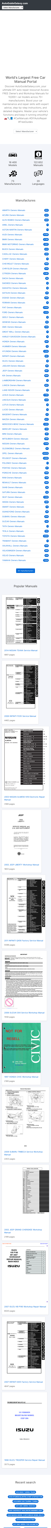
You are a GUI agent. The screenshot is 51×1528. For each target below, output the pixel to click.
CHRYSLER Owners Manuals (25, 268)
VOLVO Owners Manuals (25, 555)
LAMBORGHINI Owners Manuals (25, 380)
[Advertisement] (25, 38)
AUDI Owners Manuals (25, 234)
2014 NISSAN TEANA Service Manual (20, 650)
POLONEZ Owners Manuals (25, 463)
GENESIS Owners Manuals (25, 322)
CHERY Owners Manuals (25, 259)
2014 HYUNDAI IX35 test (25, 1520)
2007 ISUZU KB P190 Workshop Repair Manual (25, 1306)
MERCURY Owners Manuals (25, 429)
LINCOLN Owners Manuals (25, 400)
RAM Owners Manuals (25, 477)
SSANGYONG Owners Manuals (25, 511)
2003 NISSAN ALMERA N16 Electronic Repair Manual (24, 798)
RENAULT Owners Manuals (25, 482)
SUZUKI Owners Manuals (25, 521)
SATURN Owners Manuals (25, 492)
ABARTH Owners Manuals (25, 210)
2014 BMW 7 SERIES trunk (25, 1492)
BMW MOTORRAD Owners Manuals (25, 244)
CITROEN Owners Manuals (25, 273)
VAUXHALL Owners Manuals (25, 546)
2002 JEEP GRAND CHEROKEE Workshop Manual (23, 1231)
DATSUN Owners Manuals (25, 293)
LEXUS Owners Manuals (25, 395)
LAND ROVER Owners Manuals (25, 390)
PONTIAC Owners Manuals (25, 468)
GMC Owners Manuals (25, 327)
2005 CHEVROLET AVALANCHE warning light (25, 1510)
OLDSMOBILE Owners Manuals (25, 448)
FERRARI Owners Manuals (25, 302)
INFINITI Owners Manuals (25, 356)
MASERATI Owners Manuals (25, 414)
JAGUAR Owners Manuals (25, 366)
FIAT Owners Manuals (25, 307)
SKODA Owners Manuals (25, 502)
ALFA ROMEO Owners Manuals (25, 220)
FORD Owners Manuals (25, 312)
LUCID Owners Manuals (25, 409)
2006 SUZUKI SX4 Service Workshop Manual (24, 1012)
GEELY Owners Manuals (25, 317)
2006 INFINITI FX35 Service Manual (20, 716)
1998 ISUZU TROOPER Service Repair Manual (24, 1460)
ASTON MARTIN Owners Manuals (25, 230)
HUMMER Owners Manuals (25, 346)
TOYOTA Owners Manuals (25, 536)
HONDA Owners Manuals (25, 341)
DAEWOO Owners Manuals (25, 283)
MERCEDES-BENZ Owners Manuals (25, 424)
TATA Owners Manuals (25, 526)
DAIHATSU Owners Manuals (25, 288)
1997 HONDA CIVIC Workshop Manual (21, 1077)
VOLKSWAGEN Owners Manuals (25, 550)
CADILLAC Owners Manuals (25, 254)
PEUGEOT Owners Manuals (25, 458)
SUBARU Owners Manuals (25, 516)
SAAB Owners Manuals (25, 487)
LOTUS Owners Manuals (25, 405)
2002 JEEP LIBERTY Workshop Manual (21, 864)
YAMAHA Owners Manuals (25, 560)
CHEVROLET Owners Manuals (25, 264)
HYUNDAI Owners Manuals (25, 351)
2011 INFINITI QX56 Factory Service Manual (23, 940)
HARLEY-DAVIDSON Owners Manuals (25, 336)
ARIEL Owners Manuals (25, 225)
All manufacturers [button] (25, 571)
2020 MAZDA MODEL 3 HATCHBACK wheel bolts (25, 1515)
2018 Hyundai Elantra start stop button (25, 1497)
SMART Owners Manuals (25, 507)
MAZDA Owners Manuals (25, 419)
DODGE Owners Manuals (25, 298)
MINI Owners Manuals (25, 434)
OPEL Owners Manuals (25, 453)
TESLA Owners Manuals (25, 531)
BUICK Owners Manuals (25, 249)
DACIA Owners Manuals (25, 278)
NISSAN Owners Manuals (25, 443)
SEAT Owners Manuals (25, 497)
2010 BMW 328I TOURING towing (25, 1501)
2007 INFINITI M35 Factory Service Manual (23, 1382)
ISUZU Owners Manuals (25, 361)
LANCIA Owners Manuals (25, 385)
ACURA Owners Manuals (25, 215)
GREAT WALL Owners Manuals (25, 332)
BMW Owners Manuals (25, 239)
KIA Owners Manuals (25, 375)
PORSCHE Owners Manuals (25, 473)
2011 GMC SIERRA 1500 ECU (25, 1506)
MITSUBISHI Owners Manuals (25, 439)
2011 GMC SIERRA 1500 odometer (25, 1524)
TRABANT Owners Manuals (25, 541)
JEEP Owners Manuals (25, 370)
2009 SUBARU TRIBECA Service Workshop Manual (23, 1153)
